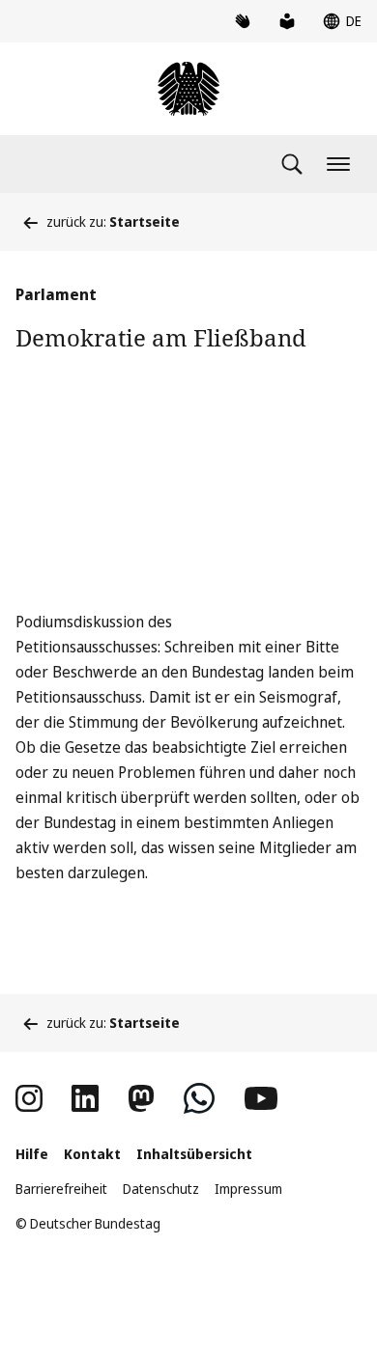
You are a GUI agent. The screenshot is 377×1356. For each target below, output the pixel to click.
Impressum (248, 1188)
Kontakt (92, 1154)
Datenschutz (161, 1188)
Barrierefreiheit (61, 1188)
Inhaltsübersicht (194, 1154)
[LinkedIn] (85, 1098)
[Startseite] (188, 89)
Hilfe (31, 1154)
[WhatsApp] (199, 1098)
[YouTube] (261, 1098)
